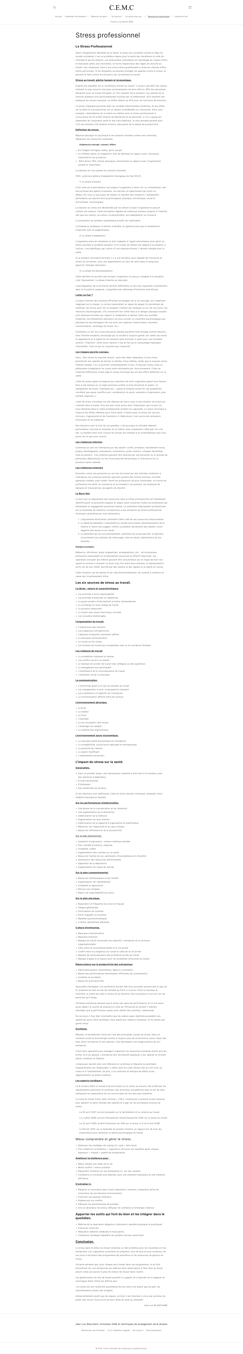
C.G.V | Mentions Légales (118, 1330)
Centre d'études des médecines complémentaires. (125, 1348)
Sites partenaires (153, 1330)
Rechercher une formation (93, 1330)
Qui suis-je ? (138, 1330)
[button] (54, 7)
